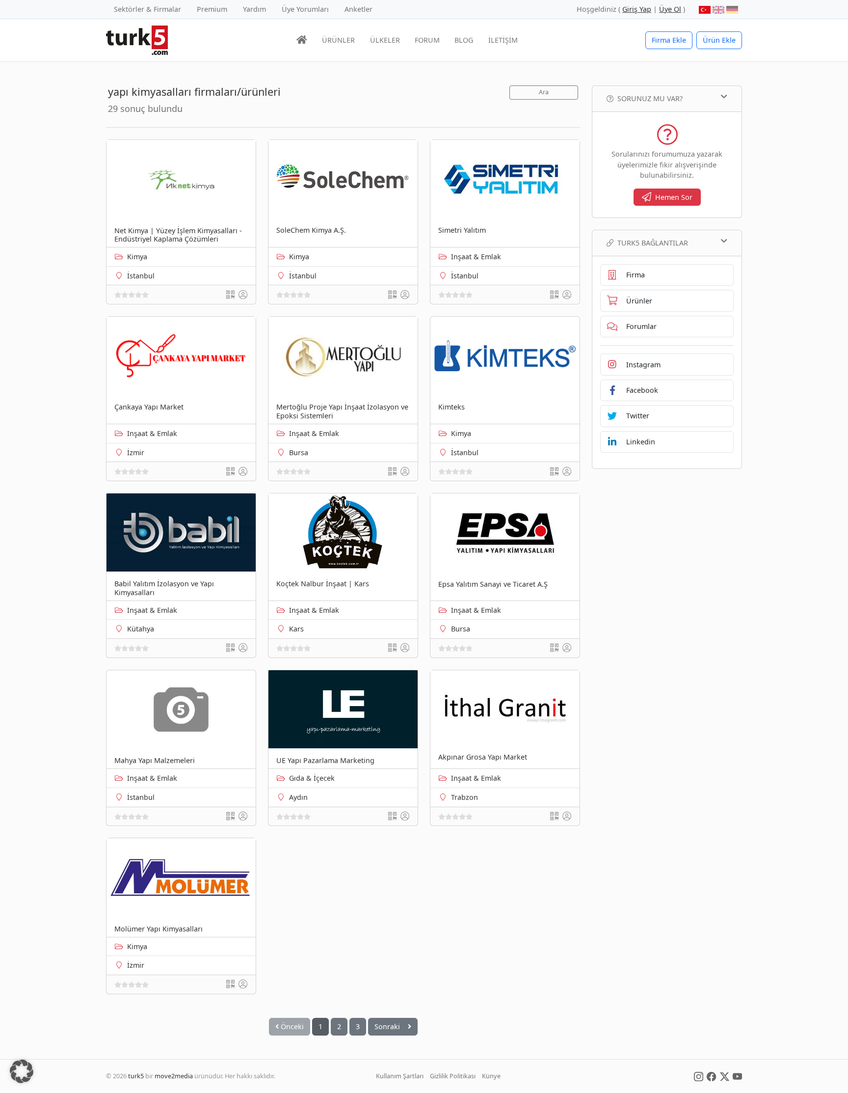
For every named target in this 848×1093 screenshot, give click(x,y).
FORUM (427, 40)
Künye (491, 1075)
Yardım (254, 9)
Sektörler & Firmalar (147, 9)
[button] (21, 1071)
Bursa (298, 452)
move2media (174, 1075)
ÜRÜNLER (338, 40)
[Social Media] (698, 1075)
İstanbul (141, 275)
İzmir (135, 452)
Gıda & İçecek (312, 778)
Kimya (137, 256)
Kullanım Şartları (400, 1075)
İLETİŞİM (503, 40)
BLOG (463, 40)
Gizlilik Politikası (453, 1075)
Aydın (298, 797)
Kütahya (140, 628)
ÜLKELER (385, 40)
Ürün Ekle (719, 40)
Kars (296, 628)
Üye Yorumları (305, 9)
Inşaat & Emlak (476, 256)
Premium (212, 9)
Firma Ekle (669, 40)
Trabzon (464, 797)
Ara (544, 92)
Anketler (358, 9)
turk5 (136, 1075)
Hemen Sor (673, 197)
